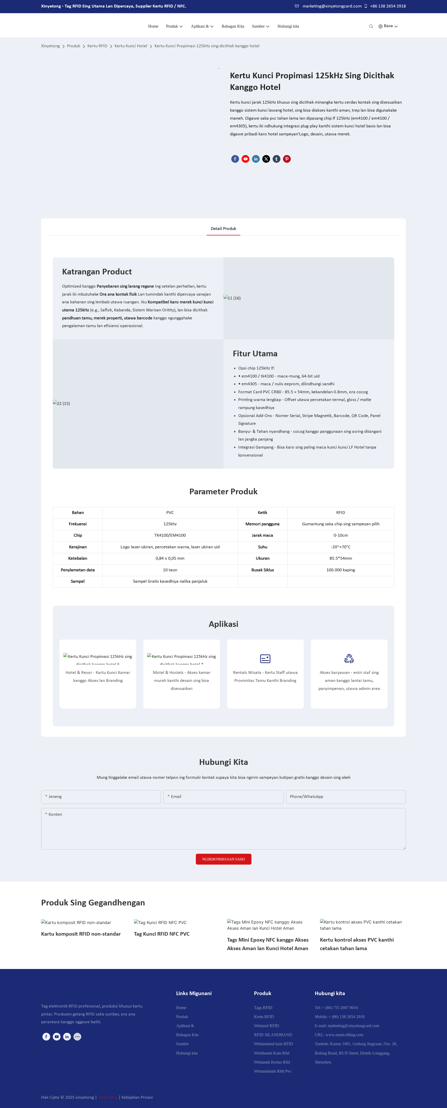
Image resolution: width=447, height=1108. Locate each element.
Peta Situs (108, 1097)
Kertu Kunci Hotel (131, 46)
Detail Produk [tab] (223, 228)
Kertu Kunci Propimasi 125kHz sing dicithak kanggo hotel (206, 46)
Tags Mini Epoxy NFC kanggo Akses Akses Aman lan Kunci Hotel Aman (268, 944)
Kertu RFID (97, 46)
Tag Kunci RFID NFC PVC (162, 934)
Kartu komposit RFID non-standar (81, 934)
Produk (73, 46)
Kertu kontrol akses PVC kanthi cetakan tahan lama (357, 944)
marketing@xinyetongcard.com (332, 6)
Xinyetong (50, 46)
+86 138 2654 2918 (387, 6)
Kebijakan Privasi (137, 1097)
